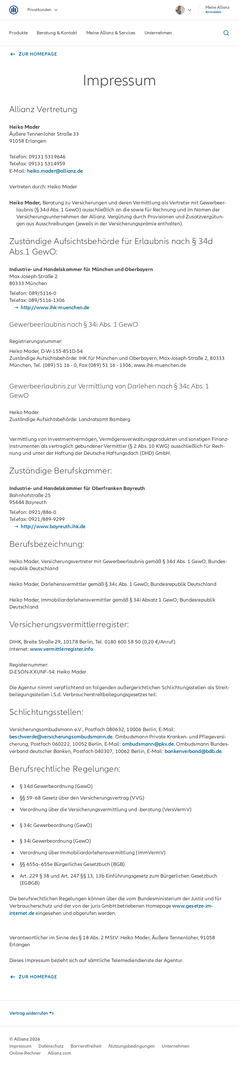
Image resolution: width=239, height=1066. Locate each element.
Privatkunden (39, 9)
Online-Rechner (25, 1053)
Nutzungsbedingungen (131, 1046)
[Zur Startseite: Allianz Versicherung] (13, 10)
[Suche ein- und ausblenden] (225, 33)
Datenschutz (51, 1046)
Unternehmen (175, 1046)
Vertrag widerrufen (28, 1013)
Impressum (20, 1046)
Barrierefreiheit (86, 1046)
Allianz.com (59, 1053)
